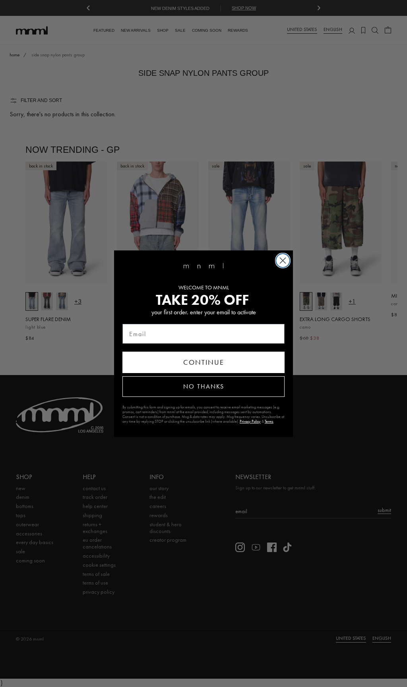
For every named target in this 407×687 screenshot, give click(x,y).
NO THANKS (203, 386)
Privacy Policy (250, 421)
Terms (269, 421)
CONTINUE (203, 362)
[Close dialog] (283, 260)
